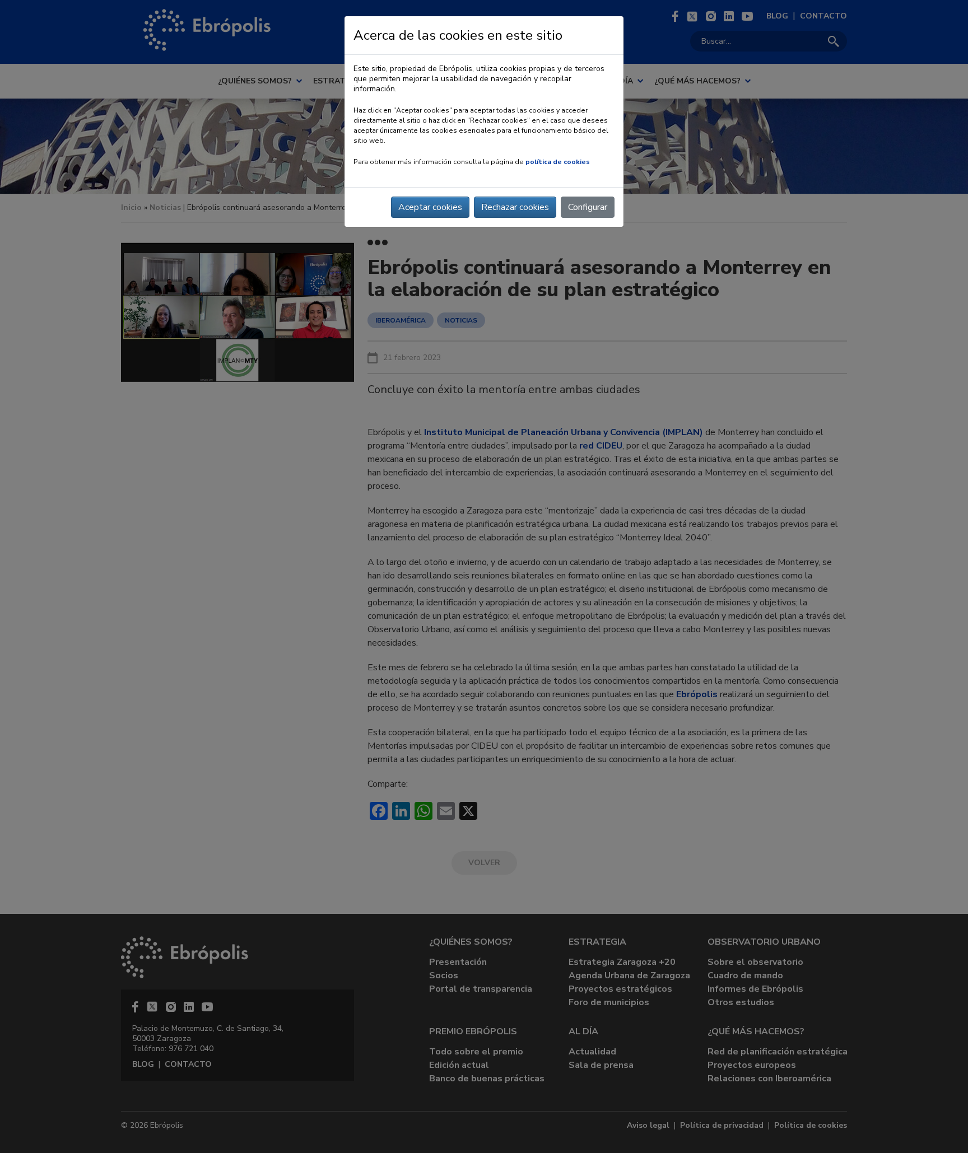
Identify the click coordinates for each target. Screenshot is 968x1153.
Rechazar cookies (515, 207)
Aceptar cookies (430, 207)
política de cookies (557, 161)
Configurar (587, 207)
